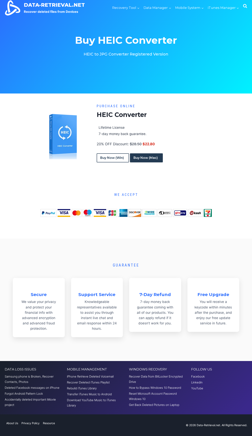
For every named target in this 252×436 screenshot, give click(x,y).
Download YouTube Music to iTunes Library (91, 402)
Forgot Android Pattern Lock (24, 393)
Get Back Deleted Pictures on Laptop (154, 405)
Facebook (198, 376)
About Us (12, 423)
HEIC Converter (122, 114)
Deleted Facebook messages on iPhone (32, 388)
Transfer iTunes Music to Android (89, 394)
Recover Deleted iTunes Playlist (88, 382)
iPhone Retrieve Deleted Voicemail (90, 376)
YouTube (197, 388)
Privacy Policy (30, 423)
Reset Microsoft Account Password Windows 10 (153, 396)
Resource (49, 423)
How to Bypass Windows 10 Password (155, 388)
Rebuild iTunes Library (82, 388)
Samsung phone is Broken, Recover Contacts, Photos (29, 379)
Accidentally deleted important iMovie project (30, 402)
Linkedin (197, 382)
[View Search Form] (245, 8)
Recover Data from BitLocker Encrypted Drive (156, 379)
